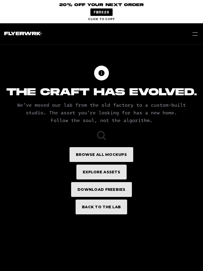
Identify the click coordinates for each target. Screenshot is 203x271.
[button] (101, 11)
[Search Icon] (101, 135)
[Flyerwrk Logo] (22, 34)
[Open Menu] (195, 34)
